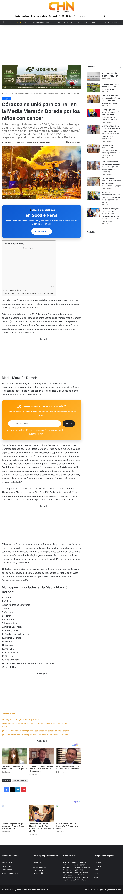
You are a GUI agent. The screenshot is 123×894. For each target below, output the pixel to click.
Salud (85, 22)
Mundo (49, 22)
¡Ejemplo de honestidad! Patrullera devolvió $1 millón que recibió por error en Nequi (111, 197)
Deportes (18, 22)
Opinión (57, 22)
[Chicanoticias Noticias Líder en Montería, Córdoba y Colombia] (61, 6)
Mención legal (7, 862)
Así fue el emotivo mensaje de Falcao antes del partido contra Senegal (36, 731)
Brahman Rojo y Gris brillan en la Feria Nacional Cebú (110, 86)
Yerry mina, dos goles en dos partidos (21, 719)
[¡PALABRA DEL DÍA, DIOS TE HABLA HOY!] (93, 76)
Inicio (17, 16)
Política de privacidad (10, 873)
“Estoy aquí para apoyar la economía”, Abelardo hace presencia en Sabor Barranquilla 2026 (110, 115)
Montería (25, 16)
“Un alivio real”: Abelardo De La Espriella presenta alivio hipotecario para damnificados (111, 150)
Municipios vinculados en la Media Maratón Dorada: (29, 293)
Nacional (53, 16)
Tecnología (94, 22)
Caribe (10, 22)
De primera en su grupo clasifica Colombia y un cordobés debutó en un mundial (36, 725)
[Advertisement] (61, 45)
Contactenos (7, 870)
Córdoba (35, 16)
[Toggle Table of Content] (50, 286)
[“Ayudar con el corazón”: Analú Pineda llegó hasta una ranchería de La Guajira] (93, 181)
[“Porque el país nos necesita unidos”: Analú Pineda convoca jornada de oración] (93, 99)
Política (78, 22)
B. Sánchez (7, 142)
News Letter (6, 866)
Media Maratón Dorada (15, 290)
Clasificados (115, 22)
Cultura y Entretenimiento (34, 22)
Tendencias (104, 22)
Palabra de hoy (67, 22)
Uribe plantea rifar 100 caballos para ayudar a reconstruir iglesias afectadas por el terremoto (111, 167)
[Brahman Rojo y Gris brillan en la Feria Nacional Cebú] (93, 87)
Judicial (43, 16)
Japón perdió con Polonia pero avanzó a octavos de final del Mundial (36, 734)
